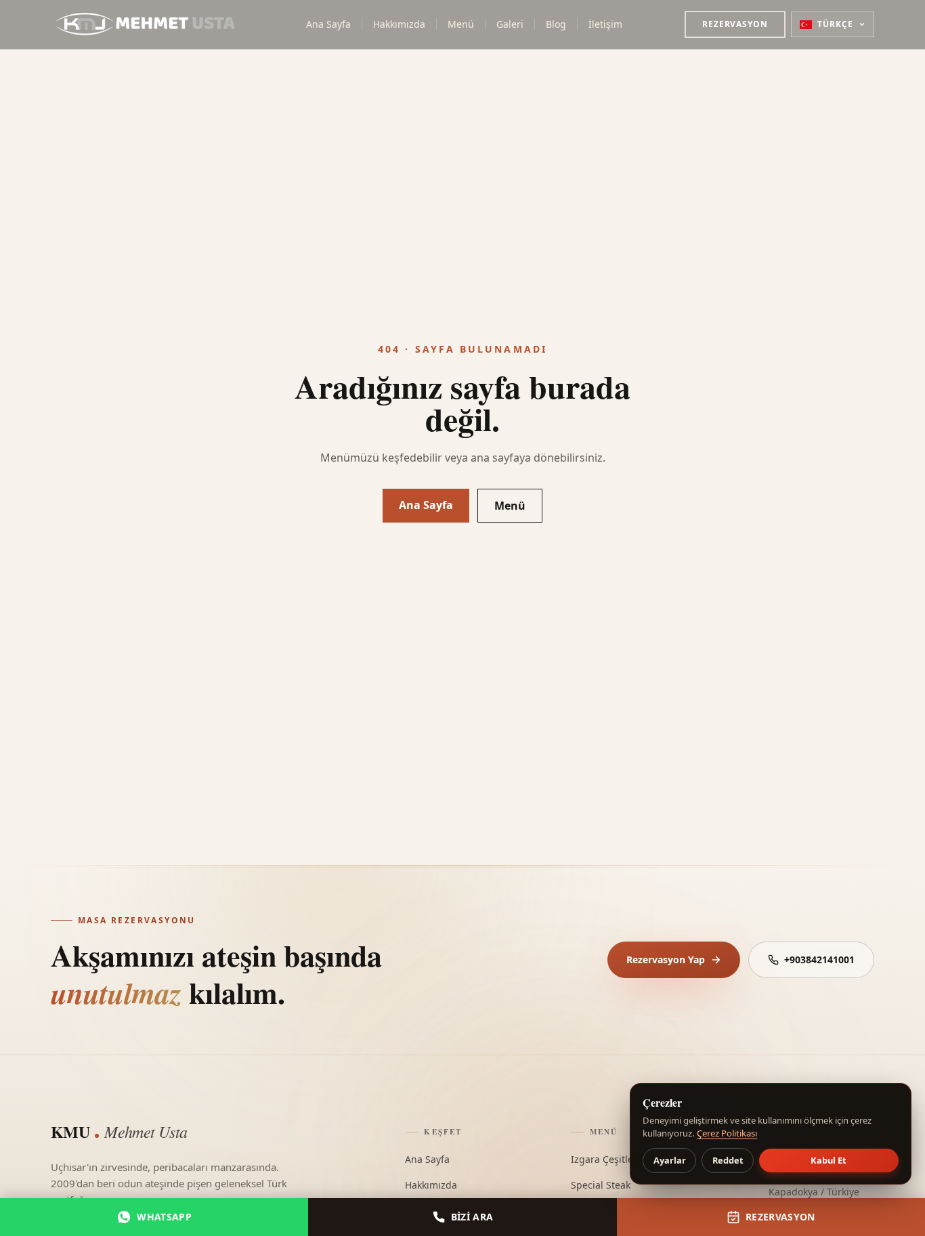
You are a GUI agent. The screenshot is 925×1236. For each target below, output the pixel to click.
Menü (461, 24)
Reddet (728, 1160)
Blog (556, 24)
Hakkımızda (399, 24)
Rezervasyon (735, 24)
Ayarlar (669, 1160)
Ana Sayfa (328, 24)
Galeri (509, 24)
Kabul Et (828, 1160)
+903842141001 (819, 959)
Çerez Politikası (727, 1133)
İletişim (605, 24)
